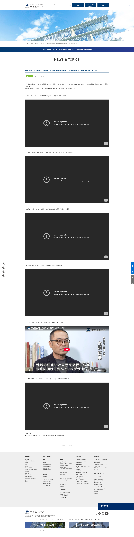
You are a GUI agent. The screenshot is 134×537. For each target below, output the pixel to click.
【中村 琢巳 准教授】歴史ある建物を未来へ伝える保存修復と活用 (43, 265)
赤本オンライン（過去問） (82, 481)
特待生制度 (78, 471)
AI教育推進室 (63, 489)
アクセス (78, 5)
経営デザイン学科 (47, 485)
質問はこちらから (132, 279)
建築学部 (45, 474)
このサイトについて (33, 519)
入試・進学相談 (79, 476)
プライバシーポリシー (45, 519)
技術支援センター (98, 482)
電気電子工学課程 (47, 464)
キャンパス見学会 (80, 479)
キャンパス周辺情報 (98, 489)
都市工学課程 (46, 468)
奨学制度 (96, 491)
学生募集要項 (79, 464)
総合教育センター (64, 484)
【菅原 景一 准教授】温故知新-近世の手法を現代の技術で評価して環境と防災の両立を (49, 152)
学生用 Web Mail (79, 519)
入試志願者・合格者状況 (81, 472)
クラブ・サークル (98, 486)
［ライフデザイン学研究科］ (66, 478)
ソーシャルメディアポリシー (58, 519)
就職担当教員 (97, 462)
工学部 (44, 462)
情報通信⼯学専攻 (64, 465)
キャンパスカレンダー (99, 477)
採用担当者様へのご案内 (99, 461)
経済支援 (78, 469)
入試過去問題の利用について (82, 483)
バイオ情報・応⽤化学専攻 (66, 468)
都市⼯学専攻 (63, 467)
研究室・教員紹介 (64, 495)
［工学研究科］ (63, 462)
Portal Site (97, 519)
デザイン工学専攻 (64, 480)
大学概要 (27, 456)
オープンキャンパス (80, 474)
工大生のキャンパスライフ (100, 488)
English (104, 519)
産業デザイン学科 (47, 481)
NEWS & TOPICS (34, 43)
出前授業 (78, 478)
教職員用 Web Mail (89, 519)
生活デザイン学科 (47, 483)
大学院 (61, 459)
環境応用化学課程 (47, 469)
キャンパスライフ (99, 473)
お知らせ (29, 76)
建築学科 (45, 476)
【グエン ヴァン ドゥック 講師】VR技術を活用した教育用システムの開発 (45, 96)
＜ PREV (63, 446)
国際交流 (96, 493)
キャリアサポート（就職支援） (101, 459)
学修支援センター (98, 484)
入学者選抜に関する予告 (81, 459)
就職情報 (96, 456)
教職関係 (62, 486)
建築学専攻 (62, 474)
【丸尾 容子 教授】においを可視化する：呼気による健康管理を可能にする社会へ (47, 209)
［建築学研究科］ (64, 472)
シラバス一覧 (63, 497)
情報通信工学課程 (47, 466)
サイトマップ (70, 519)
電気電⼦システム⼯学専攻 (66, 463)
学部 (44, 459)
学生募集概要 (79, 462)
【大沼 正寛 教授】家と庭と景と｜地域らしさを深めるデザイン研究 (44, 322)
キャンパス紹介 (97, 476)
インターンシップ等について (100, 464)
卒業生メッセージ (98, 466)
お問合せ (103, 5)
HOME (26, 43)
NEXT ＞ (71, 446)
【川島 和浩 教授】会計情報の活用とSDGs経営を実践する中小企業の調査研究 (47, 379)
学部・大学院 (47, 456)
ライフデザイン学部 (48, 479)
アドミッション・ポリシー (82, 461)
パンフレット (90, 5)
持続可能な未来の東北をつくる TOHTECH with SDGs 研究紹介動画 (45, 435)
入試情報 (78, 456)
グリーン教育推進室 (65, 492)
